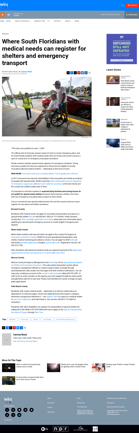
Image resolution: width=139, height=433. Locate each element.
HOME (2, 21)
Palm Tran (39, 312)
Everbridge (53, 262)
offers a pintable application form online (37, 219)
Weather (5, 34)
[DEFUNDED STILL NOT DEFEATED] (122, 49)
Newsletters (39, 21)
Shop (79, 398)
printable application (29, 243)
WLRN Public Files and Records (116, 398)
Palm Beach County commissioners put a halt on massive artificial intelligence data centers (128, 85)
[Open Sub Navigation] (12, 21)
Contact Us (50, 403)
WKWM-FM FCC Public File (85, 414)
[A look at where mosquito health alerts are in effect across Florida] (8, 380)
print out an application (22, 299)
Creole (57, 243)
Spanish (49, 243)
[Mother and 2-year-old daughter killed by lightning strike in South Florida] (53, 367)
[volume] (8, 14)
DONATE (133, 5)
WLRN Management (113, 414)
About (68, 21)
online (72, 240)
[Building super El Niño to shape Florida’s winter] (98, 367)
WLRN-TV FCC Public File (85, 410)
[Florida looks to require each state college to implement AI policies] (113, 123)
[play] (2, 15)
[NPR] (60, 428)
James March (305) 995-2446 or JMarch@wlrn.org (117, 411)
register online (52, 296)
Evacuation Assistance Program (24, 237)
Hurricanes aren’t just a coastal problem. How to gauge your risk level (50, 174)
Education (124, 119)
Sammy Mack (26, 72)
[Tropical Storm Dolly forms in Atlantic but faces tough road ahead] (113, 143)
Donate (49, 407)
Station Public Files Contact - (116, 407)
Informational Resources (66, 319)
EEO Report (110, 403)
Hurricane (24, 319)
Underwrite (51, 412)
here (31, 217)
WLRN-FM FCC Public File (85, 412)
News (36, 319)
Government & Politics (125, 77)
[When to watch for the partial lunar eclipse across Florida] (8, 367)
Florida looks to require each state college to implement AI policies (127, 126)
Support (57, 21)
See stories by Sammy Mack (25, 341)
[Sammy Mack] (6, 339)
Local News (47, 319)
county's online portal (50, 273)
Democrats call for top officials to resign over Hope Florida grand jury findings (127, 106)
